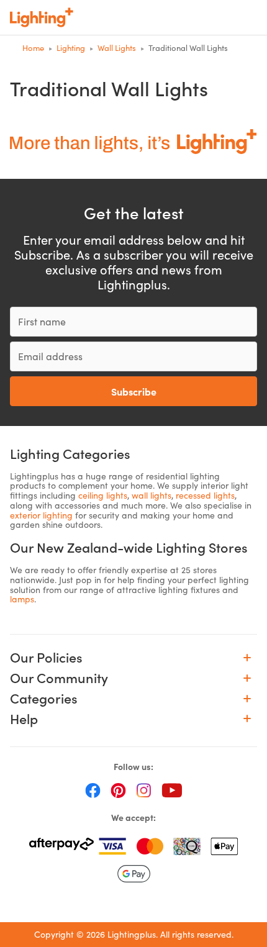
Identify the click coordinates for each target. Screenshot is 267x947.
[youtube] (172, 790)
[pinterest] (118, 790)
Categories (44, 698)
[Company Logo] (41, 17)
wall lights (151, 495)
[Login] (169, 17)
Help (24, 719)
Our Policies (46, 657)
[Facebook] (93, 790)
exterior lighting (41, 515)
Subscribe (133, 391)
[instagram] (144, 790)
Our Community (59, 678)
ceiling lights (102, 495)
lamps (22, 599)
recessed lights (205, 495)
